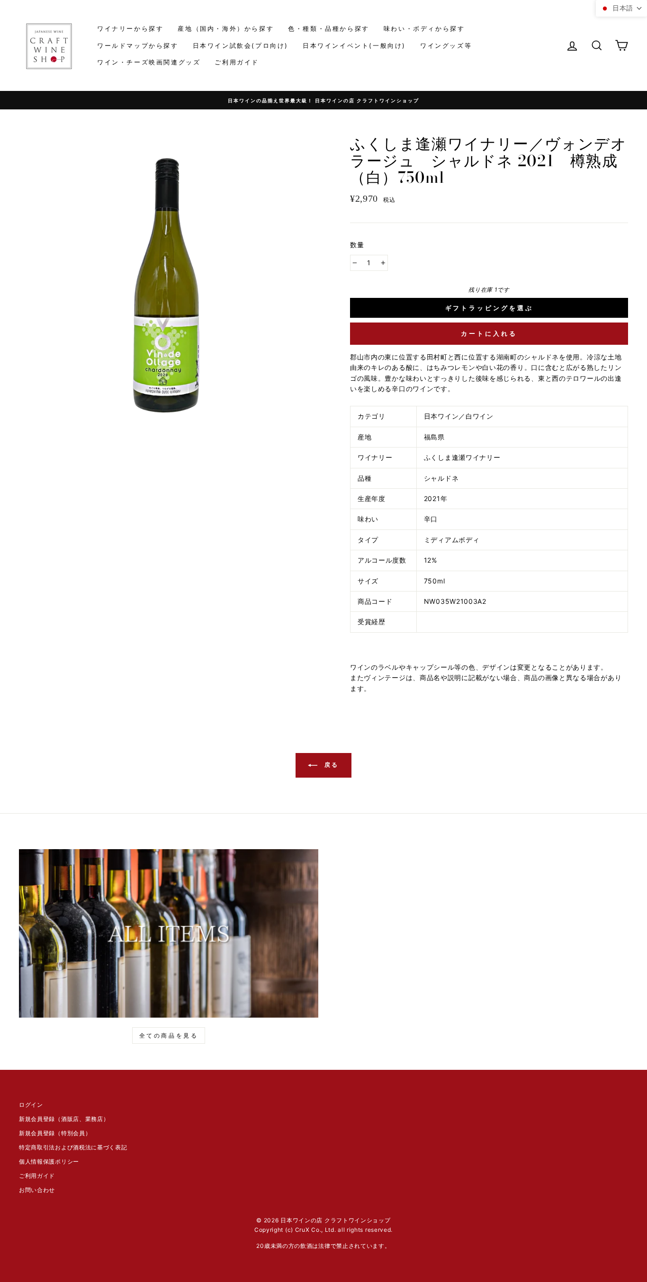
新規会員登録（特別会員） (55, 1133)
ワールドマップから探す (138, 45)
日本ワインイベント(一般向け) (354, 45)
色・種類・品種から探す (328, 28)
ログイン (31, 1104)
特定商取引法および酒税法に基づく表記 (73, 1147)
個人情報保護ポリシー (49, 1161)
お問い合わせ (37, 1189)
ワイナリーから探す (130, 28)
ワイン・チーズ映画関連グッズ (148, 62)
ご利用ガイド (237, 62)
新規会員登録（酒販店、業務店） (64, 1118)
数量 (357, 245)
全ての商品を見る (168, 1035)
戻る (330, 765)
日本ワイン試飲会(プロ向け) (240, 45)
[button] (621, 8)
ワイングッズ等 (446, 45)
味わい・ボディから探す (424, 28)
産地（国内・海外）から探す (226, 28)
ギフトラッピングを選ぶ (489, 308)
